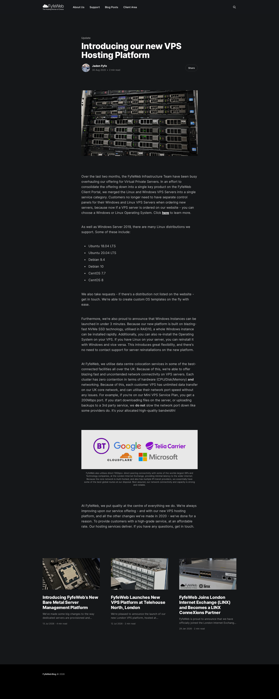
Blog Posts (111, 7)
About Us (78, 7)
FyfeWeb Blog (49, 674)
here (165, 213)
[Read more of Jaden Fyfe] (85, 67)
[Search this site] (234, 7)
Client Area (130, 7)
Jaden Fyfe (99, 66)
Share (191, 68)
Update (85, 37)
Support (95, 7)
